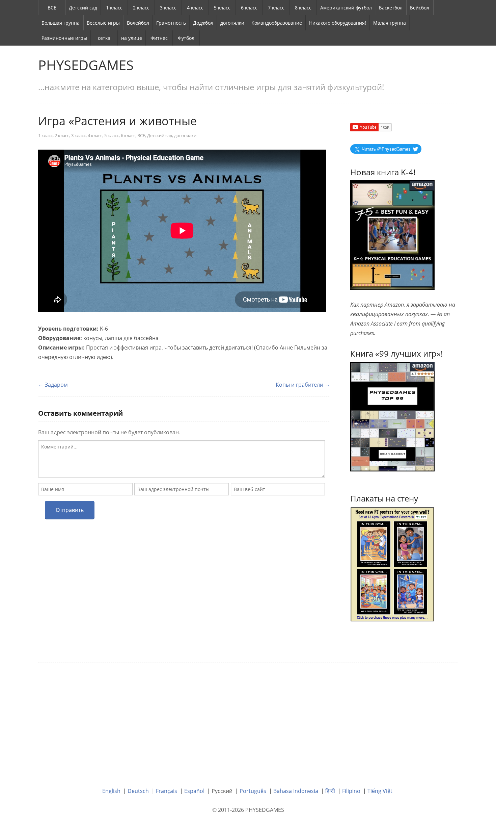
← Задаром (53, 384)
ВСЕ (52, 7)
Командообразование (276, 23)
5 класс (222, 7)
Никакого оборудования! (337, 23)
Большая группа (61, 23)
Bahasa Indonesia (295, 791)
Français (166, 791)
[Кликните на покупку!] (392, 416)
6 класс (249, 7)
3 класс (168, 7)
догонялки (232, 23)
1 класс (114, 7)
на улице (131, 38)
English (111, 791)
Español (194, 791)
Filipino (351, 791)
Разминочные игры (64, 38)
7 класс (276, 7)
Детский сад (83, 7)
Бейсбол (419, 7)
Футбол (186, 38)
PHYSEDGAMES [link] (86, 65)
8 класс (303, 7)
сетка (104, 38)
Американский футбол (346, 7)
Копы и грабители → (303, 384)
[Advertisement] (248, 720)
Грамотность (171, 23)
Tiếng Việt (379, 791)
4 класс (195, 7)
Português (253, 791)
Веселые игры (103, 23)
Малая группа (389, 23)
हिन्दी (330, 791)
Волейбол (138, 23)
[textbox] (181, 459)
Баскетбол (391, 7)
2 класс (141, 7)
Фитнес (159, 38)
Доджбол (203, 23)
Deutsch (138, 791)
